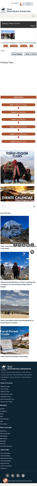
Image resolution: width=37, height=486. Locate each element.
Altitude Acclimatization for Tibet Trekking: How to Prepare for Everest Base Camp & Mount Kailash (17, 284)
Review (32, 46)
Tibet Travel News (5, 453)
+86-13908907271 (27, 3)
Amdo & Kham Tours (6, 394)
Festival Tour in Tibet (6, 402)
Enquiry (16, 3)
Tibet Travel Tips (26, 372)
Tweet (2, 51)
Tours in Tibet (4, 389)
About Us (3, 372)
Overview (6, 46)
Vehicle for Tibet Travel (6, 374)
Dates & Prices (24, 46)
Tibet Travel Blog (5, 456)
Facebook (8, 475)
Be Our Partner (27, 374)
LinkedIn (29, 475)
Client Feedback (5, 377)
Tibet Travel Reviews (18, 374)
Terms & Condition (9, 43)
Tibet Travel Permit (5, 461)
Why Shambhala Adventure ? (14, 372)
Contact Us (3, 379)
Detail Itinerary (14, 46)
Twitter (13, 475)
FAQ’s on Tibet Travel (15, 377)
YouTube (23, 475)
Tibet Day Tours (4, 391)
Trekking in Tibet (5, 386)
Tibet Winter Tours (5, 396)
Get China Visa (4, 463)
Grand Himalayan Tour (7, 399)
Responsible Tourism (6, 458)
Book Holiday (17, 54)
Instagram (18, 475)
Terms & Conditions (26, 377)
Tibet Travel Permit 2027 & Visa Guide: (14, 356)
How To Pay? (23, 43)
